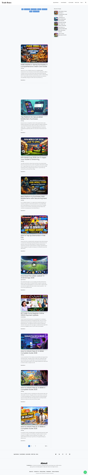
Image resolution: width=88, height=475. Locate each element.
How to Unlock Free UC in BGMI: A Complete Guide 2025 (33, 389)
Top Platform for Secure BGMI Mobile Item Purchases (32, 118)
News (31, 11)
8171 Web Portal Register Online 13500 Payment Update (32, 314)
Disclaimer (48, 471)
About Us (31, 471)
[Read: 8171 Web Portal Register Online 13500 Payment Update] (34, 303)
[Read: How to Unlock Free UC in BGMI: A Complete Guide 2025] (34, 377)
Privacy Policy (42, 471)
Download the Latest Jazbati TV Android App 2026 (32, 277)
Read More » (23, 80)
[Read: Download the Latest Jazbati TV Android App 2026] (34, 264)
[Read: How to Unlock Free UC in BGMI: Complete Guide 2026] (34, 341)
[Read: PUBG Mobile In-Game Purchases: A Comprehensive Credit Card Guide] (34, 53)
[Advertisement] (34, 22)
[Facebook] (66, 454)
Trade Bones (6, 2)
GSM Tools (44, 9)
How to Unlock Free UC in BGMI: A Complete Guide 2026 (33, 428)
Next (46, 446)
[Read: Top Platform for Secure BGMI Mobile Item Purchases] (34, 107)
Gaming (39, 9)
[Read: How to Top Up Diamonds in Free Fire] (34, 224)
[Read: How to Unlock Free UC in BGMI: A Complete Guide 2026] (34, 415)
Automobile (33, 9)
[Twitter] (55, 454)
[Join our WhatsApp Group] (85, 472)
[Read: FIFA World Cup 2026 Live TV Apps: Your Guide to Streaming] (34, 146)
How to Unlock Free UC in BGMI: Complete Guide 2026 (32, 352)
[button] (56, 2)
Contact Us (36, 471)
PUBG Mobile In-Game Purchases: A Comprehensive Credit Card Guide (34, 65)
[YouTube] (69, 454)
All (22, 9)
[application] (58, 2)
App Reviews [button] (16, 454)
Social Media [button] (22, 454)
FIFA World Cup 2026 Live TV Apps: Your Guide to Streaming (33, 158)
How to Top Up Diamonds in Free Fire (33, 236)
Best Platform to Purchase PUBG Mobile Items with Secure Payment (34, 197)
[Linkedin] (59, 454)
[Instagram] (62, 454)
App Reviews (27, 9)
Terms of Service (55, 471)
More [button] (37, 454)
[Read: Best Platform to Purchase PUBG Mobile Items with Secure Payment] (34, 185)
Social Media (36, 11)
